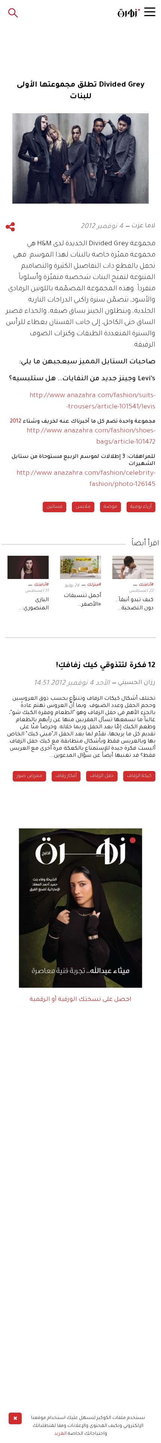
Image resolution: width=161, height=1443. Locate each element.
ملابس (83, 507)
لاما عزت (143, 226)
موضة (110, 507)
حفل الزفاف (102, 776)
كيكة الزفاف (139, 776)
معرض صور (29, 776)
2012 (15, 422)
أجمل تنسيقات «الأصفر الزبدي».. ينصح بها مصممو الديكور (82, 601)
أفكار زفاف (66, 776)
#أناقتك (146, 585)
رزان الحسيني (136, 683)
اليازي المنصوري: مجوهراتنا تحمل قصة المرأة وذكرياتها (29, 605)
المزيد (60, 1434)
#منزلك (94, 585)
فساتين (54, 507)
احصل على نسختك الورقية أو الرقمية (80, 999)
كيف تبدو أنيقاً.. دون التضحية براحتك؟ (135, 605)
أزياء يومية (141, 507)
